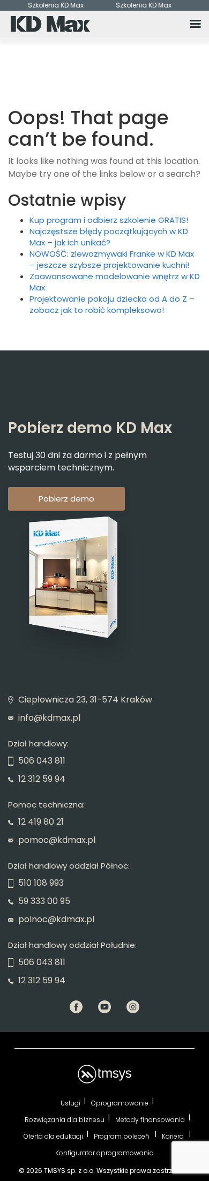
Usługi (70, 1103)
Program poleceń (122, 1136)
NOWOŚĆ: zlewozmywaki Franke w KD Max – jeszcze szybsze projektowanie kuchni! (111, 259)
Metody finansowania (150, 1119)
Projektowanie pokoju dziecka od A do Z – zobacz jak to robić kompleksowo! (112, 304)
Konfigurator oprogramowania (104, 1152)
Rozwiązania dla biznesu (64, 1119)
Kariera (173, 1136)
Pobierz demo (66, 498)
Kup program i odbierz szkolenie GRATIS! (108, 220)
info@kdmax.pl (48, 718)
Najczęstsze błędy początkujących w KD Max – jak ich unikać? (108, 237)
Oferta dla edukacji (53, 1136)
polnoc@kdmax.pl (55, 919)
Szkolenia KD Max (52, 5)
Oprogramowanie (119, 1103)
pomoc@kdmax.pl (55, 840)
